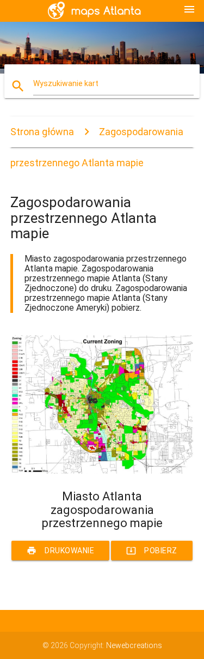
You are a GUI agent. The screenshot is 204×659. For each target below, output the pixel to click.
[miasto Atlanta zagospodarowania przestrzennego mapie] (102, 471)
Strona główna (42, 131)
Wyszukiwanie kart (65, 83)
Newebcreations (134, 645)
